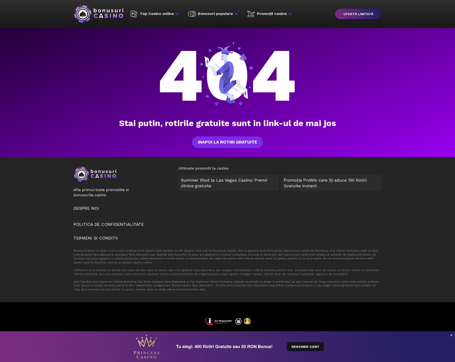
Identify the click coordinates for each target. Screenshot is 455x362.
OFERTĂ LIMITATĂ (358, 14)
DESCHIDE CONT (305, 347)
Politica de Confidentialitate (108, 224)
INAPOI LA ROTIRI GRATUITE (227, 142)
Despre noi (86, 208)
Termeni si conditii (95, 238)
